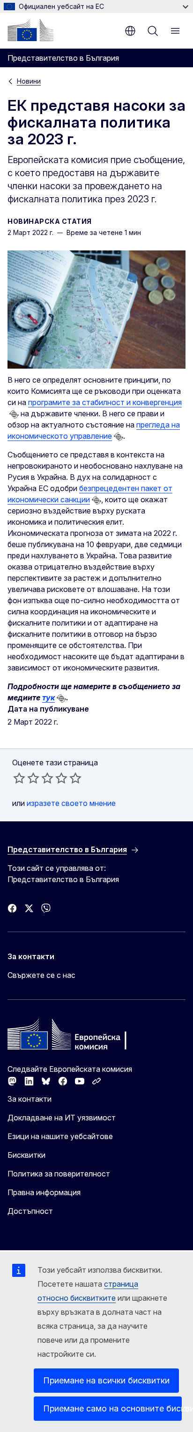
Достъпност (30, 1211)
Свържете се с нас (41, 975)
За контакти (29, 1099)
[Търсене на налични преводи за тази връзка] (14, 414)
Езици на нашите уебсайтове (60, 1136)
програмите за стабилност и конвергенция (105, 402)
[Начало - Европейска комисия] (30, 30)
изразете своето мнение (71, 803)
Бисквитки (26, 1155)
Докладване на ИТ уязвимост (61, 1117)
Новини (29, 81)
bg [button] (130, 31)
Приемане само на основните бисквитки (112, 1408)
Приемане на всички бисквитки (106, 1380)
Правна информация (44, 1192)
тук (48, 697)
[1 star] (19, 778)
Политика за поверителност (58, 1173)
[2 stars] (26, 778)
